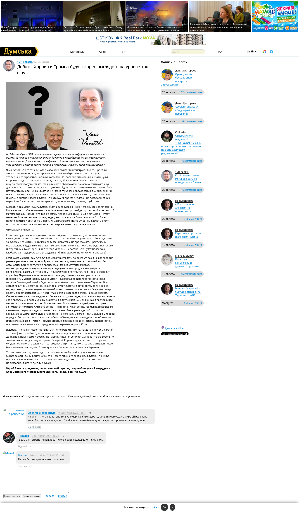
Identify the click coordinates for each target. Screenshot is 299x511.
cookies (154, 507)
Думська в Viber (174, 328)
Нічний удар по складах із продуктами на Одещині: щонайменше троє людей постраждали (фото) (29, 29)
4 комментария (193, 303)
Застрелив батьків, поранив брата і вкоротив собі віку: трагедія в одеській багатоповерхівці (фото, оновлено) (93, 29)
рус (220, 51)
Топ (122, 51)
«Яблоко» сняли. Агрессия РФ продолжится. (185, 207)
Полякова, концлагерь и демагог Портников (187, 263)
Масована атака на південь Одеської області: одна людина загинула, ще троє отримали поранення (154, 29)
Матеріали (77, 51)
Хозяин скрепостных (41, 412)
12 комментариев (191, 92)
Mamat (22, 455)
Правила (49, 496)
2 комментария (193, 219)
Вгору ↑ (62, 495)
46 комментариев (191, 274)
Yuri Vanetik (25, 61)
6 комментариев (192, 160)
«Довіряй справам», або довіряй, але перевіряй (187, 110)
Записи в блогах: (174, 62)
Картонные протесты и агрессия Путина (188, 234)
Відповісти (34, 426)
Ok (164, 507)
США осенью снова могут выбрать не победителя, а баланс (188, 178)
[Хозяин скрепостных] (13, 414)
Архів (102, 51)
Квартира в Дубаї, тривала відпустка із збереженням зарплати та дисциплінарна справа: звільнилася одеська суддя (218, 27)
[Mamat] (8, 453)
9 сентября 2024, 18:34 (45, 435)
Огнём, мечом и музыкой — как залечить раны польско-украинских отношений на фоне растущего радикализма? (181, 144)
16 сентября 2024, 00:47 (44, 455)
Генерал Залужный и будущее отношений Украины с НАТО (188, 291)
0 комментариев (192, 121)
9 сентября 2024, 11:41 (71, 412)
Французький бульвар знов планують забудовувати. (176, 79)
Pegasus (24, 435)
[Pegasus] (9, 442)
